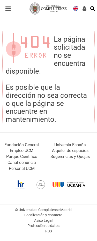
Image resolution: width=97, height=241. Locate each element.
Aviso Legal (43, 220)
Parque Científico (21, 156)
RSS (48, 231)
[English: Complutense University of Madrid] (75, 8)
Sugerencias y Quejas (70, 156)
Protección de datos (43, 226)
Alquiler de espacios (70, 150)
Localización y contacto (43, 215)
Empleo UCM (21, 150)
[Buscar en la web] (93, 8)
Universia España (70, 144)
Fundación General (21, 144)
